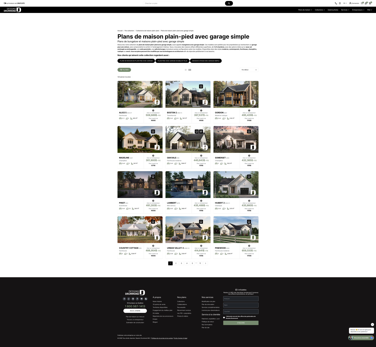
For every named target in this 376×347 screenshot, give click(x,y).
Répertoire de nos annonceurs (163, 316)
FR (344, 3)
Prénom (227, 299)
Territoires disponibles (160, 307)
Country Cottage (128, 248)
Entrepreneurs (357, 10)
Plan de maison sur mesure (135, 317)
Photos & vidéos (182, 316)
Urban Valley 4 (175, 248)
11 (200, 263)
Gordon (219, 112)
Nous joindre (135, 311)
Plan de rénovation (208, 304)
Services (344, 10)
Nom (225, 305)
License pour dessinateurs (211, 310)
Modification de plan (208, 301)
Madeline (124, 158)
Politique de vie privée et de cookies (162, 338)
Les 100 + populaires (184, 313)
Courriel (227, 311)
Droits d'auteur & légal (180, 338)
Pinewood (220, 248)
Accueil (120, 31)
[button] (160, 96)
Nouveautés (181, 307)
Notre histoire (157, 301)
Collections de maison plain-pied (147, 31)
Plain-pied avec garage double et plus (172, 61)
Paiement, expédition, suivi (211, 319)
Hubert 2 (220, 203)
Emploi (155, 319)
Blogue (155, 322)
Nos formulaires (207, 325)
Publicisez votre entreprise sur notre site (130, 335)
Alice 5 (123, 112)
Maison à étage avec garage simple (205, 61)
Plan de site (205, 327)
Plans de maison (304, 10)
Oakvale (171, 158)
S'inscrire (241, 323)
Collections (319, 10)
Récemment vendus (184, 310)
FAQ (368, 10)
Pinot (122, 203)
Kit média (156, 313)
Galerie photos (333, 10)
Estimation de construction (135, 322)
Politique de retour (208, 322)
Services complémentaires (211, 307)
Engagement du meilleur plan (162, 310)
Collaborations (182, 304)
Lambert (171, 203)
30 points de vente (159, 304)
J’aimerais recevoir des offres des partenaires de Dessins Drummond (241, 317)
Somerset (220, 158)
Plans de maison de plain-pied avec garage (136, 61)
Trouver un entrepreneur (135, 320)
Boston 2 (172, 112)
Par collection (129, 31)
